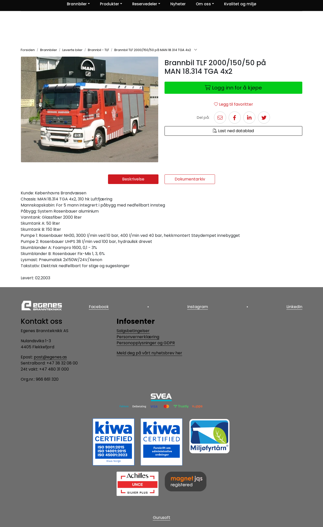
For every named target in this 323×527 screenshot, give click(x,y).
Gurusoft (161, 517)
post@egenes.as (50, 357)
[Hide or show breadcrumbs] (196, 50)
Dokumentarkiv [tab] (190, 179)
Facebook (99, 307)
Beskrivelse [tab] (133, 179)
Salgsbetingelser (133, 331)
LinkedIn (294, 307)
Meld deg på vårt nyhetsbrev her (149, 353)
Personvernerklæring (138, 337)
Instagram (197, 307)
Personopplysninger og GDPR (146, 343)
